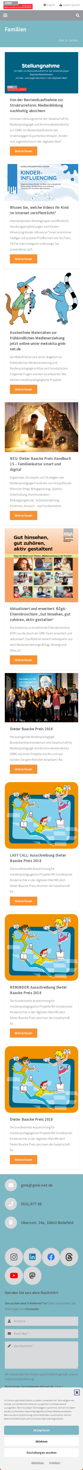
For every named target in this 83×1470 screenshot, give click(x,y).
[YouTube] (14, 1276)
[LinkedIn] (32, 1257)
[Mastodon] (32, 1276)
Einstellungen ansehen (42, 1453)
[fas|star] (69, 1257)
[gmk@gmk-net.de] (13, 1185)
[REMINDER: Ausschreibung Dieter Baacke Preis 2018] (41, 947)
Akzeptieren (41, 1430)
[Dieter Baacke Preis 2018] (41, 697)
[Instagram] (14, 1257)
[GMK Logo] (18, 5)
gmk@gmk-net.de (37, 1185)
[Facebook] (51, 1257)
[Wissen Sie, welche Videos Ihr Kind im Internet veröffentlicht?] (41, 182)
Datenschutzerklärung (19, 1379)
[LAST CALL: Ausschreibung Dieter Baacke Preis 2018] (41, 815)
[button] (77, 1392)
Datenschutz (37, 1462)
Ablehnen (41, 1441)
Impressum (54, 1462)
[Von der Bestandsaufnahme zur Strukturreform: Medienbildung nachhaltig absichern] (41, 72)
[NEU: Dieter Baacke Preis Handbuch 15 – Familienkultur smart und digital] (41, 427)
